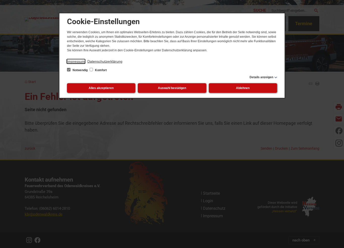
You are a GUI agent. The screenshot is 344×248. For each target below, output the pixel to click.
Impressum (76, 61)
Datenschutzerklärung (104, 61)
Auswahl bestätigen (172, 88)
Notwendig (80, 70)
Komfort (100, 70)
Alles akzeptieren (101, 88)
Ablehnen (243, 88)
